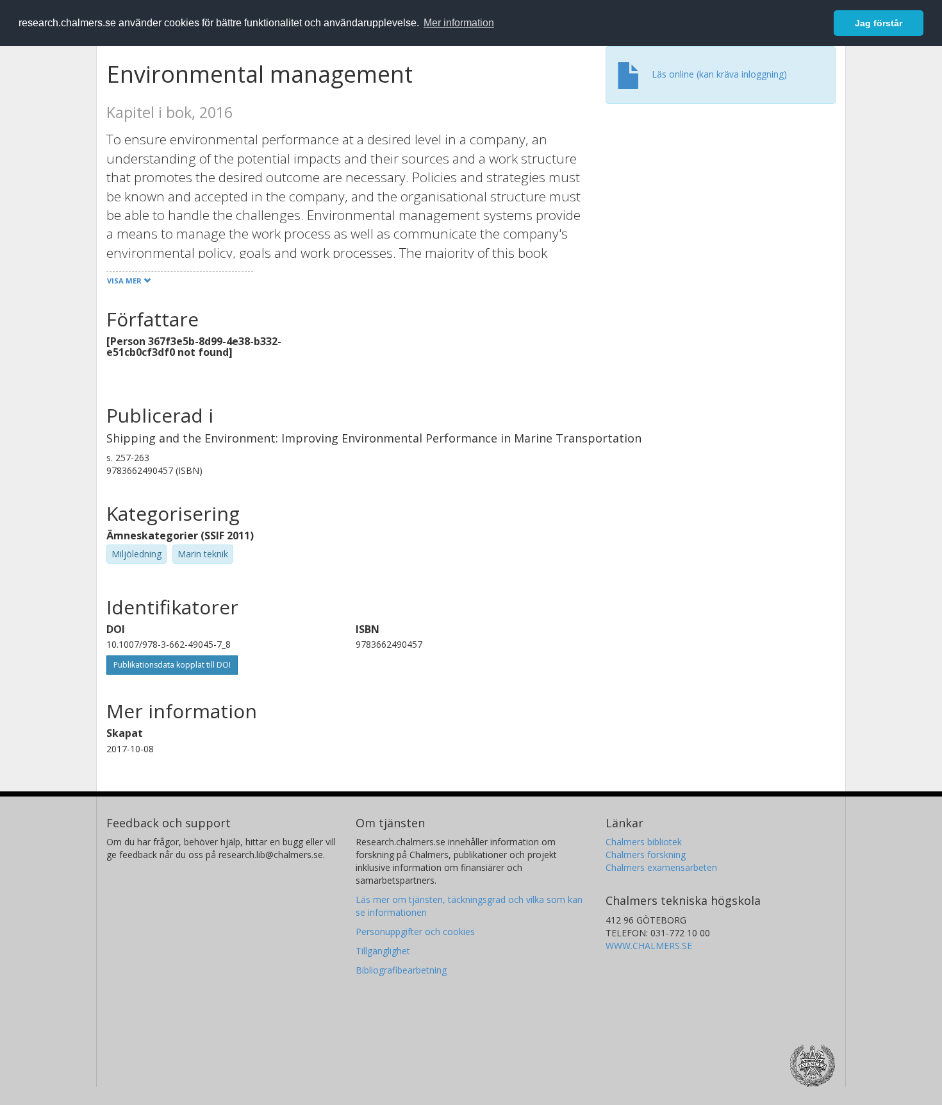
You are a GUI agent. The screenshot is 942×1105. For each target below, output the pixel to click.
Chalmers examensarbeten (661, 867)
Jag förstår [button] (878, 23)
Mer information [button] (459, 22)
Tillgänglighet (383, 951)
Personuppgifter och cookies (415, 931)
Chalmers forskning (646, 854)
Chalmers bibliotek (644, 842)
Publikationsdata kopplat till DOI (172, 664)
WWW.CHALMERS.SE (649, 946)
